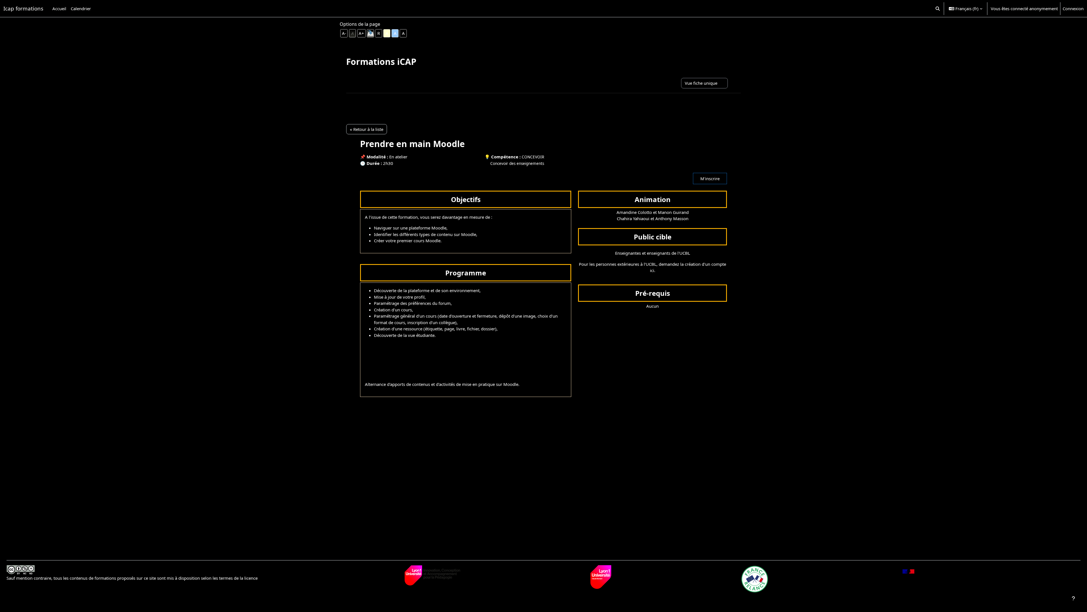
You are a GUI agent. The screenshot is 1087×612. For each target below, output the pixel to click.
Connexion (1073, 8)
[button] (938, 8)
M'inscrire (710, 178)
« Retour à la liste (366, 129)
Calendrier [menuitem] (81, 8)
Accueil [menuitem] (59, 8)
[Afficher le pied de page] (1073, 598)
